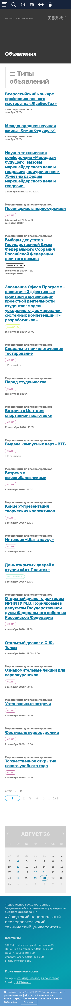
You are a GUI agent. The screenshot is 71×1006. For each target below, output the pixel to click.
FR (32, 5)
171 (55, 798)
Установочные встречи (28, 703)
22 (53, 872)
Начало (9, 18)
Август (32, 834)
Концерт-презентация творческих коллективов (30, 508)
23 (61, 872)
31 (44, 855)
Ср (27, 843)
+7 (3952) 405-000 (42, 948)
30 (35, 855)
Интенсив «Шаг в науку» (29, 539)
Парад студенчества (25, 382)
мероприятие (14, 265)
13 (35, 866)
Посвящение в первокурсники (35, 208)
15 (53, 866)
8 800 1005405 (50, 978)
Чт (35, 843)
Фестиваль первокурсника (32, 732)
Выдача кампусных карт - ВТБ (35, 444)
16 (61, 866)
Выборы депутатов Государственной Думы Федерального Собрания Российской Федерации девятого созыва (30, 249)
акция (10, 215)
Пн (9, 843)
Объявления (25, 18)
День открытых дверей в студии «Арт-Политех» (29, 567)
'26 (46, 834)
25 (18, 877)
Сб (53, 843)
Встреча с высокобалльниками (25, 475)
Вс (61, 843)
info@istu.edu (22, 960)
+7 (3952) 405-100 (24, 952)
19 (26, 872)
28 (18, 855)
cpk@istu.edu (22, 982)
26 (26, 877)
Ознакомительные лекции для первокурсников (35, 672)
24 (9, 877)
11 (18, 866)
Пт (44, 843)
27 (9, 855)
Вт (18, 843)
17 (9, 872)
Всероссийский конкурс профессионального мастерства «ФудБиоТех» (31, 99)
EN (23, 5)
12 (26, 866)
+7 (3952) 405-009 (33, 956)
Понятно (28, 1002)
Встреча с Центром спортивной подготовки (28, 413)
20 (35, 872)
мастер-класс (15, 576)
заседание (13, 327)
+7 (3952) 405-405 (28, 978)
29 (26, 855)
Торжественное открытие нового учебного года (30, 763)
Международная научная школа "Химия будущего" (30, 128)
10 (9, 866)
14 (44, 866)
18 (18, 872)
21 (44, 872)
